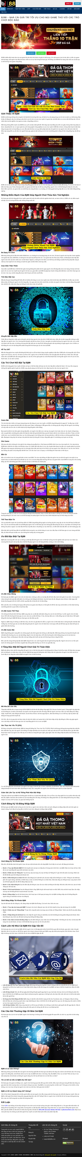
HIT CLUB (53, 1154)
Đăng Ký (10, 9)
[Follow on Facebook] (64, 1129)
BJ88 (2, 9)
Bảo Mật (77, 9)
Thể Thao (47, 9)
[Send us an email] (73, 1129)
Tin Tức (4, 12)
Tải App (31, 1141)
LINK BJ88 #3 (51, 53)
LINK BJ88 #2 (41, 53)
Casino (62, 9)
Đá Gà (55, 9)
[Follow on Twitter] (70, 1129)
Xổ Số (69, 9)
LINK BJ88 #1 (31, 53)
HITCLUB (47, 1154)
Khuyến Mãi (37, 9)
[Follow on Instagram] (67, 1129)
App (28, 9)
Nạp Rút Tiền (20, 9)
